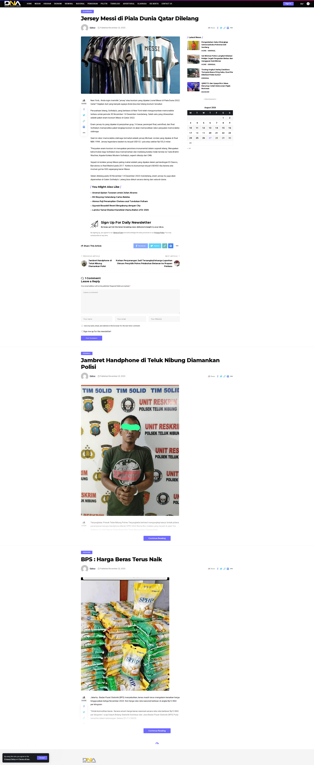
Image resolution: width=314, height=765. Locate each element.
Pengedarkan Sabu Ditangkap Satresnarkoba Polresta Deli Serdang (214, 44)
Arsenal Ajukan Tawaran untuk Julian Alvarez (114, 193)
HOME (203, 51)
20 (210, 133)
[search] (297, 3)
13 (210, 128)
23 (230, 133)
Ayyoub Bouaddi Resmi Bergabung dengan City (116, 205)
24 (190, 138)
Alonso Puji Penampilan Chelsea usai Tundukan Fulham (120, 201)
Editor (93, 28)
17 (190, 133)
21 (216, 133)
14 (216, 128)
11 (197, 128)
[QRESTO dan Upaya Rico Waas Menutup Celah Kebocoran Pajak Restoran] (193, 86)
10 (190, 128)
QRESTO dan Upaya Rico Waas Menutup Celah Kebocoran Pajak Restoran (215, 86)
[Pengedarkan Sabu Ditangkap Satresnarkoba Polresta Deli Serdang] (193, 45)
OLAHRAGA (87, 11)
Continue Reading (157, 538)
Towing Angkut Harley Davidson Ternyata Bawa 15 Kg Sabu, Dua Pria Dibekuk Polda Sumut (217, 72)
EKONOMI (205, 92)
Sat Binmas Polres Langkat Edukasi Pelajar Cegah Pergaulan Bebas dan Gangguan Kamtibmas (217, 58)
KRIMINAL (212, 51)
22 (223, 133)
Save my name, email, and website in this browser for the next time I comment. (112, 326)
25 (197, 138)
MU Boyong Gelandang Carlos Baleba (111, 197)
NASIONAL (87, 745)
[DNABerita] (12, 3)
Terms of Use (24, 759)
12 (203, 128)
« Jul (189, 148)
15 (223, 128)
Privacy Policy (10, 759)
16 (230, 128)
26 (203, 138)
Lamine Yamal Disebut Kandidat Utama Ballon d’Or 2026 (120, 210)
